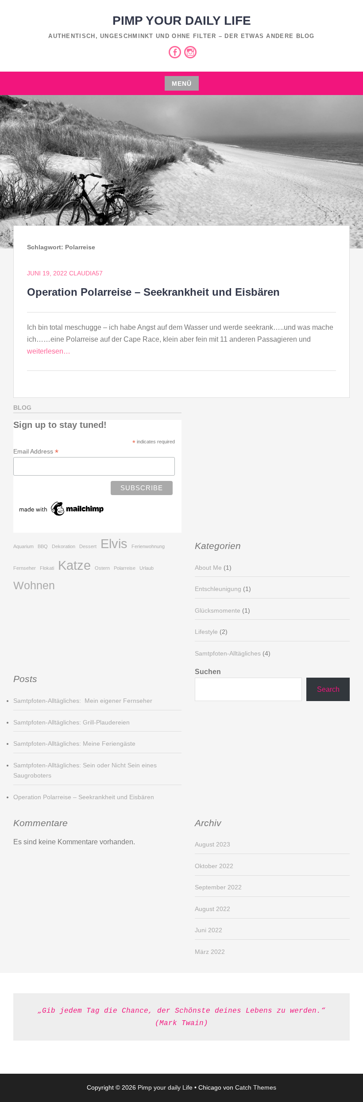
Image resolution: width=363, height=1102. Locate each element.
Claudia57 (86, 273)
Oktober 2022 (214, 865)
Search (328, 689)
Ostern (102, 568)
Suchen (208, 671)
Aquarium (23, 546)
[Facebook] (175, 52)
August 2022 (212, 908)
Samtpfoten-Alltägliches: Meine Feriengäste (74, 743)
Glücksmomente (217, 610)
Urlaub (146, 568)
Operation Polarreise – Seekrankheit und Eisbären (153, 292)
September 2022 (218, 887)
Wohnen (34, 585)
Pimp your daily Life (181, 20)
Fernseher (24, 568)
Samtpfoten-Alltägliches (228, 653)
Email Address (35, 451)
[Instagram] (190, 52)
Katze (74, 565)
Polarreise (124, 568)
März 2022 (210, 951)
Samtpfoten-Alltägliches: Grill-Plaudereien (71, 722)
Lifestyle (206, 631)
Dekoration (63, 546)
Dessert (88, 546)
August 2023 (212, 844)
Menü (182, 83)
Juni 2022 (208, 930)
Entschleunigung (218, 588)
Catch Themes (255, 1087)
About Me (208, 567)
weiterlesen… (48, 351)
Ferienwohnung (148, 546)
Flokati (47, 568)
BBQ (43, 546)
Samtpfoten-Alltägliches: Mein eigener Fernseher (82, 700)
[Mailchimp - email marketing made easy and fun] (62, 515)
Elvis (113, 543)
